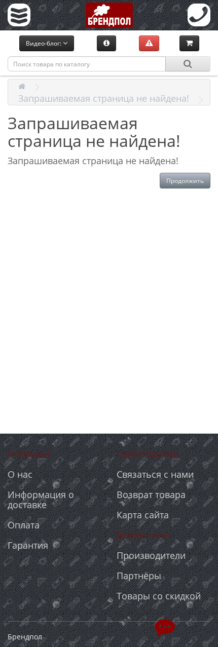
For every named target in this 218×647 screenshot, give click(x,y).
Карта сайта (143, 515)
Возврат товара (151, 494)
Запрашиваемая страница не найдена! (103, 98)
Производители (151, 555)
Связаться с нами (155, 474)
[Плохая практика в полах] (149, 43)
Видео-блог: (44, 43)
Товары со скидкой (159, 596)
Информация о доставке (41, 499)
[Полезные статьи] (106, 43)
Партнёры (139, 575)
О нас (20, 474)
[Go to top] (165, 627)
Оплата (24, 525)
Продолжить (185, 180)
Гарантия (28, 545)
